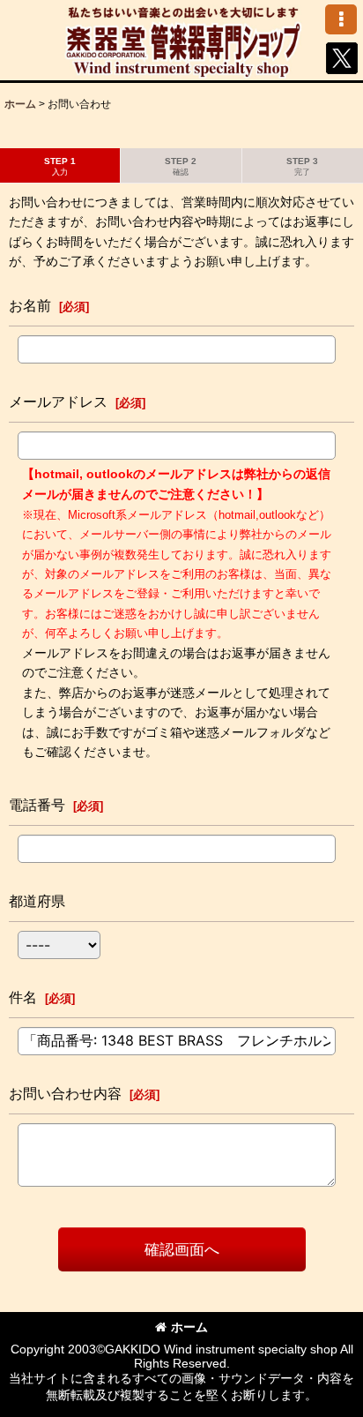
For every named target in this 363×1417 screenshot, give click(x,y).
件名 (23, 997)
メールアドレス (58, 401)
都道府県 (37, 901)
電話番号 (37, 805)
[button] (341, 19)
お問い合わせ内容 (65, 1093)
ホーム (189, 1327)
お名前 (30, 305)
